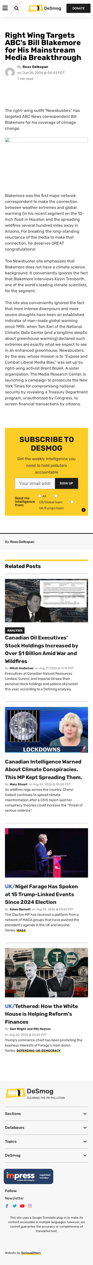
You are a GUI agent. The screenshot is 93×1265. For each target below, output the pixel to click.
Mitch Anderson (21, 668)
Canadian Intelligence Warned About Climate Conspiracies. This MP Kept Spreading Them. (43, 769)
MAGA (21, 930)
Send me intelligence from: (25, 502)
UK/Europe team (51, 508)
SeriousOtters (31, 1253)
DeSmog (52, 8)
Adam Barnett (20, 909)
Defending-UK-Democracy (39, 1050)
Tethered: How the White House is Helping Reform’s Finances (41, 1014)
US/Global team (50, 502)
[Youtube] (22, 1206)
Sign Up (66, 483)
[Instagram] (30, 1206)
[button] (46, 1114)
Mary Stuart (19, 784)
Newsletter (14, 1198)
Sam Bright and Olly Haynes (30, 1029)
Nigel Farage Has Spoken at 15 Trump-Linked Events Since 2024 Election (41, 894)
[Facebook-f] (7, 1206)
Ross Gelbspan (35, 67)
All (44, 496)
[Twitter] (15, 1206)
